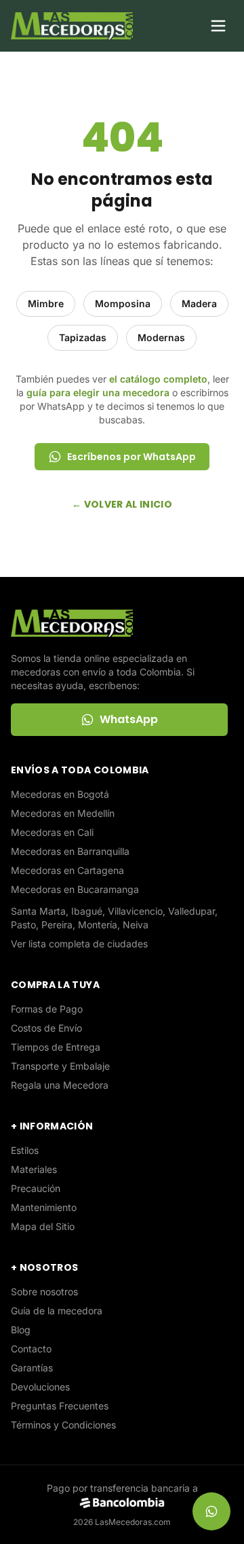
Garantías (32, 1367)
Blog (20, 1329)
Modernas (161, 337)
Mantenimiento (44, 1207)
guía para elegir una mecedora (97, 392)
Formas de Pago (47, 1009)
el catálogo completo (158, 379)
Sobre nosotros (44, 1291)
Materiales (34, 1169)
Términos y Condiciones (63, 1425)
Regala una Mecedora (59, 1085)
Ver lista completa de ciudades (79, 943)
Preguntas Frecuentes (59, 1405)
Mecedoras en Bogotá (60, 794)
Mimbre (46, 303)
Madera (199, 303)
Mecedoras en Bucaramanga (75, 889)
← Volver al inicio (122, 504)
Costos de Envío (46, 1028)
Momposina (122, 303)
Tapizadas (82, 337)
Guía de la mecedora (56, 1310)
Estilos (25, 1150)
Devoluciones (40, 1386)
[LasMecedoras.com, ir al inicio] (72, 25)
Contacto (31, 1348)
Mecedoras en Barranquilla (70, 851)
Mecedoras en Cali (52, 832)
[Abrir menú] (218, 26)
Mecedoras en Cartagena (67, 870)
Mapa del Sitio (43, 1226)
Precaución (35, 1188)
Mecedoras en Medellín (63, 813)
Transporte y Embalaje (60, 1066)
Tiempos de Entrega (55, 1047)
